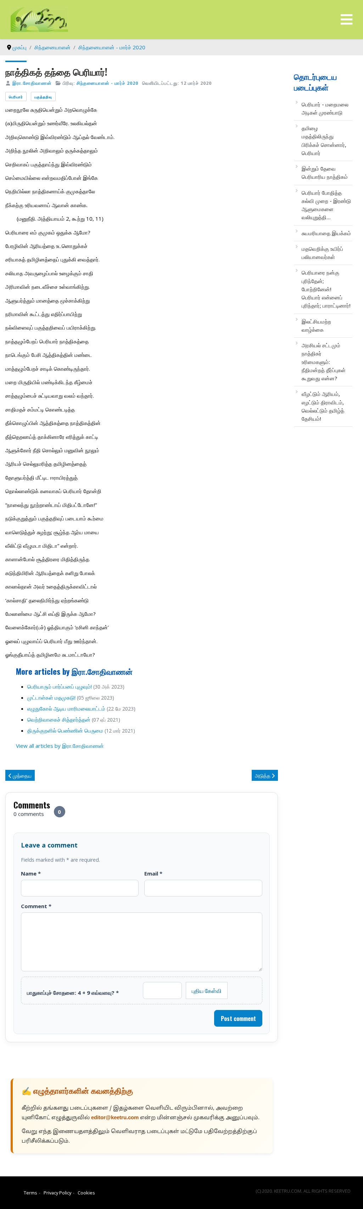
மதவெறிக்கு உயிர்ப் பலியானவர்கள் (322, 252)
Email (153, 873)
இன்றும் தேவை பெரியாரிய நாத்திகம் (325, 172)
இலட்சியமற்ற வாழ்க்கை (316, 325)
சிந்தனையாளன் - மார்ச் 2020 (107, 83)
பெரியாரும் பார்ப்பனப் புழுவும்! (59, 686)
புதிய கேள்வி (207, 990)
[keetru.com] (39, 18)
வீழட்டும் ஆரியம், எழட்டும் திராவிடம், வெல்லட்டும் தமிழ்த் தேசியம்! (323, 406)
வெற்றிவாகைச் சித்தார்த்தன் (58, 719)
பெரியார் (16, 96)
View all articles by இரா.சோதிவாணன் (60, 745)
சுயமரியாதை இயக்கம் (326, 233)
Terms (30, 1192)
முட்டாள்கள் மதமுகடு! (51, 697)
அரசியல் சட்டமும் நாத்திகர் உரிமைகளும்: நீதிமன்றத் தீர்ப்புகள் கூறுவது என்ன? (324, 362)
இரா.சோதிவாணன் (32, 83)
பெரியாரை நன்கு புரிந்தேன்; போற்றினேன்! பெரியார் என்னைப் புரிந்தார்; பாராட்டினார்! (326, 289)
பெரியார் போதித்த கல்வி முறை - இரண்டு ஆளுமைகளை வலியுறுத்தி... (326, 205)
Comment (36, 906)
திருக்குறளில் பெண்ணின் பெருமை (65, 730)
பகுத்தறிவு (43, 96)
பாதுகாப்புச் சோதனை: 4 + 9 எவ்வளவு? (73, 992)
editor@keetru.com (115, 1118)
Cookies (86, 1192)
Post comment (238, 1018)
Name (31, 873)
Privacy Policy (57, 1192)
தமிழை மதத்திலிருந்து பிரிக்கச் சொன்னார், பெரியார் (324, 140)
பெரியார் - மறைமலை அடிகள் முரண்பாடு (325, 108)
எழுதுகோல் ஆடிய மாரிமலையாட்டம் (66, 708)
